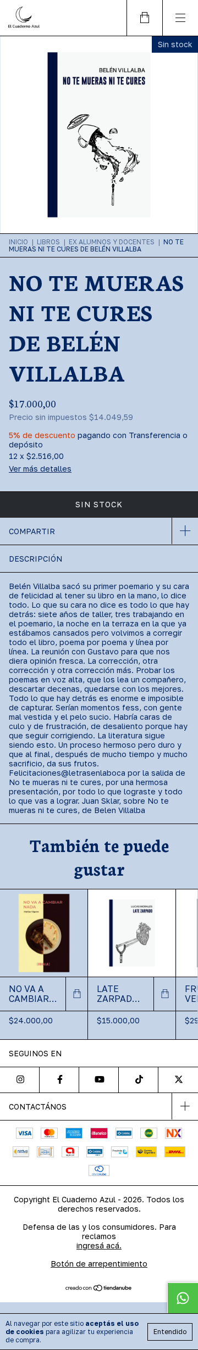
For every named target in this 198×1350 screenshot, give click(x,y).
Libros (48, 242)
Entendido (169, 1331)
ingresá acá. (99, 1245)
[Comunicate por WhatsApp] (182, 1297)
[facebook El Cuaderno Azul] (59, 1080)
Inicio (18, 242)
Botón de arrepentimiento (99, 1263)
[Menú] (180, 18)
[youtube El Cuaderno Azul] (99, 1080)
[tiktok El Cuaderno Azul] (138, 1080)
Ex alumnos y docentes (112, 242)
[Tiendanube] (99, 1288)
